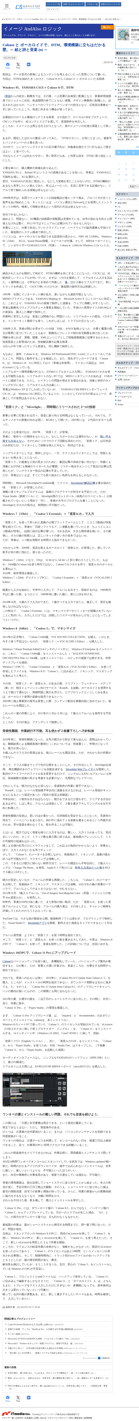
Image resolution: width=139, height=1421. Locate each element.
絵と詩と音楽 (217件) (127, 250)
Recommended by (90, 1358)
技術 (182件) (123, 230)
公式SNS (19, 1418)
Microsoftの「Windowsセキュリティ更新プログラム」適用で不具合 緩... (45, 1343)
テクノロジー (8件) (126, 218)
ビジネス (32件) (125, 226)
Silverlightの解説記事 (83, 483)
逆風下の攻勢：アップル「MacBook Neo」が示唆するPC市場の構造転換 (45, 1329)
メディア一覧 (8, 1418)
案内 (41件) (123, 238)
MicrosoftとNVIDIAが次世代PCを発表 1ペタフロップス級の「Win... (44, 1339)
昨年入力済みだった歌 (88, 867)
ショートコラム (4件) (127, 199)
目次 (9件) (122, 203)
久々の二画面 (18, 1334)
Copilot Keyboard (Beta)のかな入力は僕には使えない (35, 1324)
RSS (108, 27)
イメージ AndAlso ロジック (35, 19)
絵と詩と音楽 (9, 58)
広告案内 (29, 1418)
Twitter (120, 404)
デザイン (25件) (125, 222)
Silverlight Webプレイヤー (81, 769)
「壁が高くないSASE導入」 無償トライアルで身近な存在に (47, 1353)
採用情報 (88, 1418)
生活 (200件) (123, 242)
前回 (8, 96)
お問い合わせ (124, 379)
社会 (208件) (123, 246)
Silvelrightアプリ (37, 922)
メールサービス (125, 397)
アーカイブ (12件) (126, 215)
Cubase (7, 961)
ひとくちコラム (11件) (128, 211)
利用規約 (122, 372)
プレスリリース (125, 393)
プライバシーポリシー (128, 376)
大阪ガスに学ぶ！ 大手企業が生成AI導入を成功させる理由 (47, 1348)
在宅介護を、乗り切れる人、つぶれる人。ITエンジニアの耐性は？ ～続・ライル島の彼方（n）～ (52, 1373)
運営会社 (78, 1418)
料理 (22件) (123, 234)
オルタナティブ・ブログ (12, 19)
